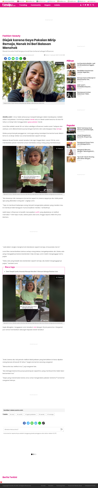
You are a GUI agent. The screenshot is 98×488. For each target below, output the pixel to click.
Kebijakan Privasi (90, 486)
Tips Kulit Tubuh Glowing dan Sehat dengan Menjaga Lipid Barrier (85, 157)
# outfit (19, 414)
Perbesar (60, 63)
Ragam (48, 5)
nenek (32, 119)
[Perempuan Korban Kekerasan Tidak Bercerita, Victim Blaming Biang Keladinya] (71, 95)
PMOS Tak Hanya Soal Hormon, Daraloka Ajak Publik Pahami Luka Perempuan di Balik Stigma (85, 129)
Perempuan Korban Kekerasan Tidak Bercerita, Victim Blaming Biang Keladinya (86, 93)
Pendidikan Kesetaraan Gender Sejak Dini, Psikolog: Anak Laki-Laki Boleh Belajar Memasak (85, 71)
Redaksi (50, 486)
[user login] (81, 6)
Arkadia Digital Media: (9, 1)
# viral (12, 414)
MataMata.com (31, 1)
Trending (23, 5)
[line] (13, 58)
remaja (58, 129)
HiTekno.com (52, 1)
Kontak (43, 486)
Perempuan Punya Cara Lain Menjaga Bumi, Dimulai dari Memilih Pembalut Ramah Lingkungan (85, 143)
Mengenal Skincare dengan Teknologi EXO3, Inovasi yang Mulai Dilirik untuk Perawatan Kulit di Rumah (85, 150)
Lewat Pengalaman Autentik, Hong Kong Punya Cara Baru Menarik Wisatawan (85, 136)
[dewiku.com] (9, 5)
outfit (37, 212)
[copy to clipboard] (25, 58)
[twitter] (9, 58)
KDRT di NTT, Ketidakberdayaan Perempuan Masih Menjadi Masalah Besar (86, 86)
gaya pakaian (33, 122)
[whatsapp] (21, 58)
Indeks (57, 5)
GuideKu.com (72, 1)
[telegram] (17, 58)
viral (34, 327)
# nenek (41, 414)
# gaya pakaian (30, 414)
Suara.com (21, 1)
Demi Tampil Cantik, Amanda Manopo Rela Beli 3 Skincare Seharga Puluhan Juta (32, 271)
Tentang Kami (60, 486)
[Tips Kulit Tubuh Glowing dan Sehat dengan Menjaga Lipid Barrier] (71, 159)
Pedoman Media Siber (75, 486)
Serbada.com (92, 1)
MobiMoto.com (62, 1)
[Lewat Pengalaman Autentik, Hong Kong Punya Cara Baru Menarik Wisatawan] (71, 138)
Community (36, 5)
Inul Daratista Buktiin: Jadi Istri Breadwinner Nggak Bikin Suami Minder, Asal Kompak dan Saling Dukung (86, 64)
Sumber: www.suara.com (13, 410)
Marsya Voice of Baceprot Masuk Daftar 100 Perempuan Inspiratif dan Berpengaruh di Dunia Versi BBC (86, 78)
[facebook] (5, 58)
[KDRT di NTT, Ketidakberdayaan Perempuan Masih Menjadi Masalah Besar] (71, 88)
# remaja (50, 414)
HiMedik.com (82, 1)
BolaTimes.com (41, 1)
